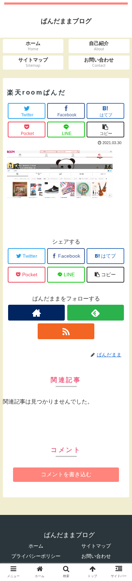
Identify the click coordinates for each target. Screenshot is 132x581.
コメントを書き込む (66, 474)
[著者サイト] (36, 313)
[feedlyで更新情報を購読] (95, 313)
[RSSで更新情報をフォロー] (66, 331)
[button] (118, 559)
